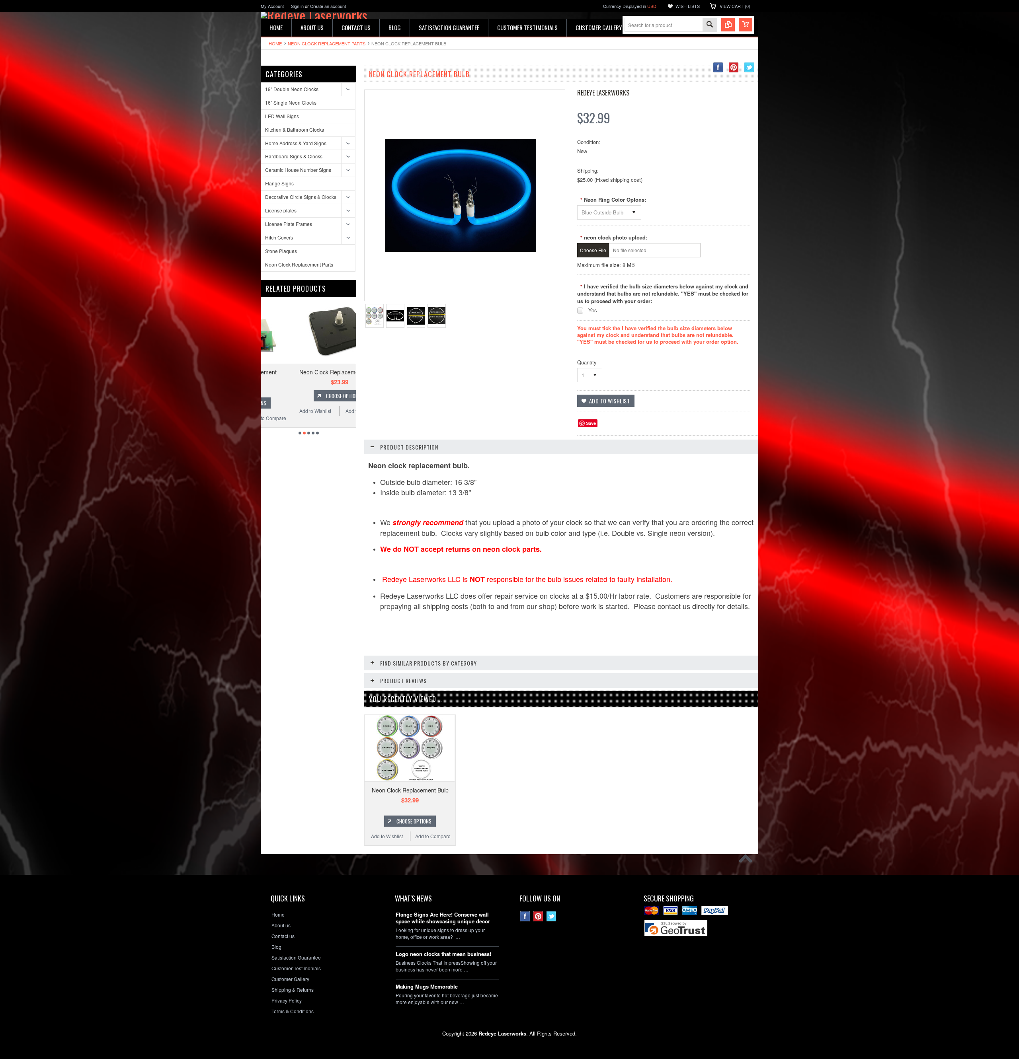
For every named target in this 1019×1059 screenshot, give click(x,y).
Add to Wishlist (284, 410)
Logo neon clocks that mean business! (443, 954)
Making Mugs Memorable (427, 986)
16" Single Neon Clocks (290, 102)
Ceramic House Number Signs (298, 169)
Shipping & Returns (292, 990)
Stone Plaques (281, 250)
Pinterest (734, 67)
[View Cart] (745, 24)
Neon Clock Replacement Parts (326, 43)
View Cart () (735, 6)
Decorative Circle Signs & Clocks (300, 196)
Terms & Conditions (292, 1011)
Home (275, 43)
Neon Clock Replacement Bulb (410, 790)
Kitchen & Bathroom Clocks (294, 129)
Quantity (587, 362)
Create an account (328, 6)
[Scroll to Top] (747, 860)
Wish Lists (687, 6)
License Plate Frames (288, 223)
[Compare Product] (728, 24)
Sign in (297, 6)
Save (591, 423)
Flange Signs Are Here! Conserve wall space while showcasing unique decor (443, 918)
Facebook (718, 67)
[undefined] (460, 249)
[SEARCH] (710, 25)
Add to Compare (332, 410)
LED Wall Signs (282, 116)
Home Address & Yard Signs (295, 143)
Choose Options (312, 396)
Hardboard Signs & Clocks (293, 156)
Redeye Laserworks (603, 92)
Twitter (749, 67)
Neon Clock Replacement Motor (308, 372)
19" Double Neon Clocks (291, 89)
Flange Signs (279, 183)
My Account (272, 6)
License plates (281, 210)
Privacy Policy (286, 1000)
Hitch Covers (279, 237)
